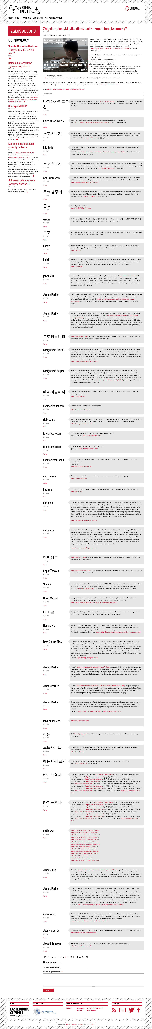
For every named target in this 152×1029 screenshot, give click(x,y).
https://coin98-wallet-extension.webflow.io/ (85, 860)
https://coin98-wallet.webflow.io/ (81, 858)
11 (77, 956)
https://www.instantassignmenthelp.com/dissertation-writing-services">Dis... (101, 152)
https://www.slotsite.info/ (79, 478)
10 (74, 956)
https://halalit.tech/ (77, 266)
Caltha (81, 1024)
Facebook (138, 1010)
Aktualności (38, 18)
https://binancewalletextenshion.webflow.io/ (85, 835)
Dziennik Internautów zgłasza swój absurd (20, 64)
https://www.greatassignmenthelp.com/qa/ (84, 182)
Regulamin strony (80, 1009)
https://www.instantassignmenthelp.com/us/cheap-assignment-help (99, 711)
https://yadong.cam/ (80, 734)
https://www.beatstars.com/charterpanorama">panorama (93, 122)
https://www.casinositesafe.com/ (81, 466)
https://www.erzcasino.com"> (103, 774)
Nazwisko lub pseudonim (51, 967)
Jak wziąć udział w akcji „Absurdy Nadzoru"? (21, 182)
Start (10, 18)
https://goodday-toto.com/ (79, 336)
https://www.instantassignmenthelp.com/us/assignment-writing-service (100, 904)
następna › (83, 956)
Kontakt (69, 1008)
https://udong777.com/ (78, 557)
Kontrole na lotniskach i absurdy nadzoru (21, 145)
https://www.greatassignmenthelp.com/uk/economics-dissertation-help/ (94, 602)
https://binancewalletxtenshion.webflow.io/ (85, 837)
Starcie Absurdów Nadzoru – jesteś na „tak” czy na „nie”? (23, 49)
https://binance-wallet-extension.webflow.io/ (85, 844)
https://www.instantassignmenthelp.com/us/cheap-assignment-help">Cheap (101, 686)
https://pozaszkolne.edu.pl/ (109, 85)
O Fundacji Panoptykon (53, 18)
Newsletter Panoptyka (119, 1008)
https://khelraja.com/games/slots (87, 658)
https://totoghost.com (78, 396)
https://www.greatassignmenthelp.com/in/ (84, 361)
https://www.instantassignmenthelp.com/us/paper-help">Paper (97, 870)
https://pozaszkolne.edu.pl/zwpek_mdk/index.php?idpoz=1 (109, 48)
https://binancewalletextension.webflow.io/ (85, 830)
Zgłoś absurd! (24, 31)
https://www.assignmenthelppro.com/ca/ (84, 520)
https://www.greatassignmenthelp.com (83, 424)
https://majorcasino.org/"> (108, 101)
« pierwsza (45, 956)
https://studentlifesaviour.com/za (81, 946)
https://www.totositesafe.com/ (88, 449)
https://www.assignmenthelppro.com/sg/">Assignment (110, 380)
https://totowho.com (77, 752)
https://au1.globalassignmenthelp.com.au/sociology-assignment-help (118, 632)
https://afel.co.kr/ (76, 491)
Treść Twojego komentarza (52, 972)
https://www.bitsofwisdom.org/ (81, 570)
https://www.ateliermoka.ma (80, 721)
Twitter (131, 1010)
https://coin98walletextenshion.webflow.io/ (85, 851)
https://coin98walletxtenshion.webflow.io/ (84, 853)
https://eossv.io (76, 250)
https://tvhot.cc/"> (81, 763)
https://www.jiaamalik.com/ (85, 588)
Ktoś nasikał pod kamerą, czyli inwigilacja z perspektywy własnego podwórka (23, 99)
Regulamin (27, 18)
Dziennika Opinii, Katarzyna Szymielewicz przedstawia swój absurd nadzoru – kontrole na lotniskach (21, 155)
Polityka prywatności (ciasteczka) (94, 1009)
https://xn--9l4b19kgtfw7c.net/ (81, 208)
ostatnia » (87, 956)
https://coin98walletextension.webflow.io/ (84, 846)
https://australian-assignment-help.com (83, 932)
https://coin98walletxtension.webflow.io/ (84, 849)
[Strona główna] (24, 10)
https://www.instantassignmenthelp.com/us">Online (93, 667)
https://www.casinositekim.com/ (81, 410)
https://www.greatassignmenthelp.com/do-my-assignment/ (89, 921)
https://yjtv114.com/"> (90, 138)
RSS (114, 1010)
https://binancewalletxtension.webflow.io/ (84, 832)
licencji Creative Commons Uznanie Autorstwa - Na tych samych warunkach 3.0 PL (84, 1022)
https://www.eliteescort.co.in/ (127, 276)
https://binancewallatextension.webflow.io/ (85, 839)
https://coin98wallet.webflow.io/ (81, 856)
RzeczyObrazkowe (71, 1024)
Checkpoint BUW (17, 106)
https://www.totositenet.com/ (91, 435)
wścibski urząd (48, 93)
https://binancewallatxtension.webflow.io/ (84, 842)
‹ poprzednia (49, 956)
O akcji (17, 18)
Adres (45, 114)
